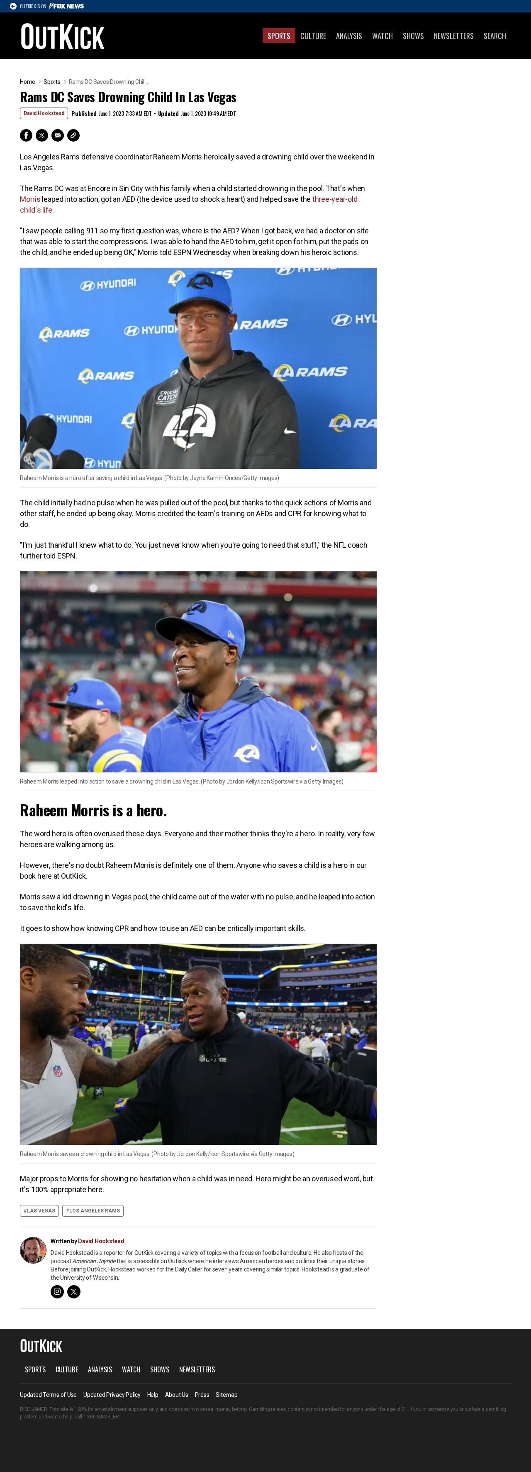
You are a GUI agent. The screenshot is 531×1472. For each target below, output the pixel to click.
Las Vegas (41, 1211)
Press (202, 1394)
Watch (382, 35)
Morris (30, 199)
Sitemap (226, 1394)
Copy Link (73, 135)
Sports (279, 35)
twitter (73, 1291)
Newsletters (454, 35)
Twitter (42, 135)
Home (27, 81)
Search (495, 35)
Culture (313, 35)
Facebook (26, 135)
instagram (57, 1291)
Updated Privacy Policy (112, 1394)
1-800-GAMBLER (101, 1417)
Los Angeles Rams (94, 1211)
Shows (413, 35)
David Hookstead (44, 113)
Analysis (349, 35)
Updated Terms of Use (48, 1394)
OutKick (63, 35)
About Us (176, 1394)
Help (152, 1394)
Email (57, 135)
